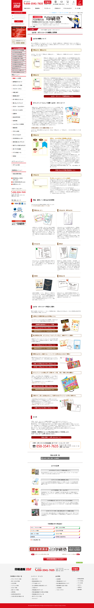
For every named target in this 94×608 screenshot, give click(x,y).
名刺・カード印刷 (34, 533)
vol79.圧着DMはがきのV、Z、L (17, 62)
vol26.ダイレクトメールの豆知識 (18, 50)
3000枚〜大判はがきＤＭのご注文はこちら (44, 366)
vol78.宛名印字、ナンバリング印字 (18, 60)
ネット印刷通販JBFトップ (54, 12)
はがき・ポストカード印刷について (18, 70)
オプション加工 (16, 165)
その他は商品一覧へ (36, 539)
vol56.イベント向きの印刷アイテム (18, 54)
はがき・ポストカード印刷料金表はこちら (62, 96)
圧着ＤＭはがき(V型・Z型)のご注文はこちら (44, 386)
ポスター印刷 (59, 533)
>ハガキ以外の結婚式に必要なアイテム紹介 (40, 205)
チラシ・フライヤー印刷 (36, 527)
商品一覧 (61, 12)
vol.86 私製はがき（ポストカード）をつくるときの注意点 (59, 500)
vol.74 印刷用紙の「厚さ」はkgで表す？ (60, 490)
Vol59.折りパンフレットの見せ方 (69, 554)
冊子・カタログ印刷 (60, 527)
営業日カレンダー (17, 184)
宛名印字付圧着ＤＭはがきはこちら (44, 389)
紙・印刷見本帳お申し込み (19, 182)
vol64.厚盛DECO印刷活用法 (17, 56)
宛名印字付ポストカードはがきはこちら (44, 331)
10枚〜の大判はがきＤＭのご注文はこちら (45, 363)
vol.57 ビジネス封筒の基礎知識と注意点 (60, 479)
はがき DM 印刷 (59, 530)
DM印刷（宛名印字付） (61, 536)
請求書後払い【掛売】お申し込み (18, 179)
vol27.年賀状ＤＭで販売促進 (17, 52)
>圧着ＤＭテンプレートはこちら (39, 382)
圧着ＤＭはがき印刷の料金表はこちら (65, 170)
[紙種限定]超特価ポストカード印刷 (45, 324)
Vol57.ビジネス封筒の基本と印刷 (42, 554)
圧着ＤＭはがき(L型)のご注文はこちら (45, 407)
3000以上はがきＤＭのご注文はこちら (45, 327)
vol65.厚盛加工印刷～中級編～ (17, 58)
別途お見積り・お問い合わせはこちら (51, 437)
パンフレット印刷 (34, 530)
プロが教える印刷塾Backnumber (18, 72)
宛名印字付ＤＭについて (16, 68)
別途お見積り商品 (17, 173)
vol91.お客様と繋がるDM (16, 66)
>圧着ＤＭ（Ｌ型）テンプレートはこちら (40, 404)
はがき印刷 (66, 12)
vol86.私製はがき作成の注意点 (17, 64)
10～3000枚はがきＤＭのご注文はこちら (45, 345)
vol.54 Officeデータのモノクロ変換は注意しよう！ (60, 470)
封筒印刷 (33, 536)
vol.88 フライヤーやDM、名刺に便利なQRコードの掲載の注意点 (60, 511)
